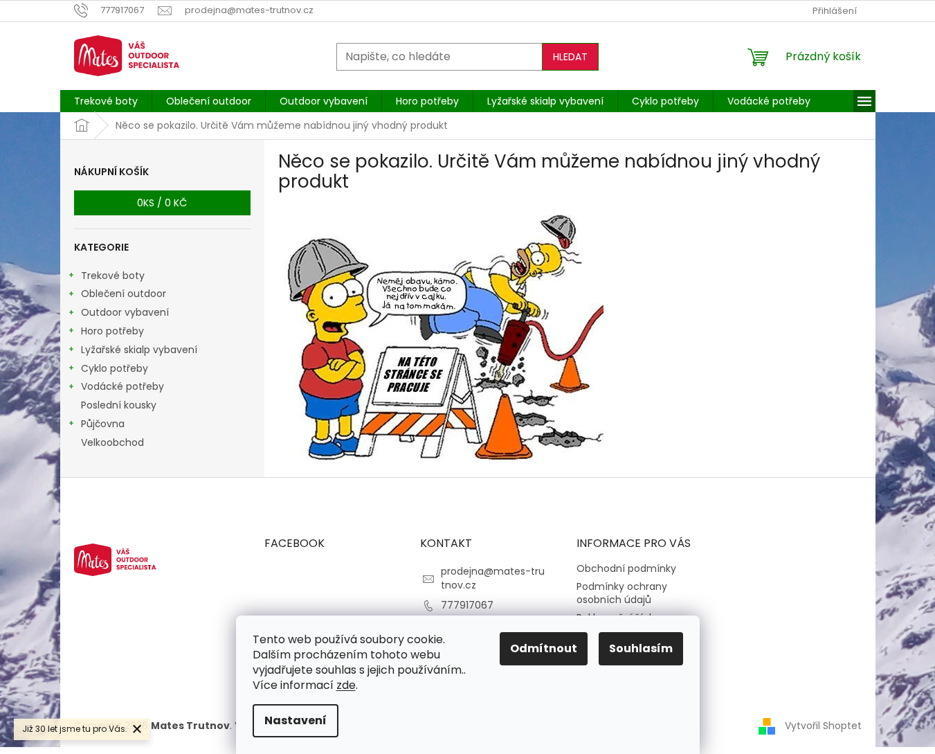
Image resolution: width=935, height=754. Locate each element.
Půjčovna (103, 424)
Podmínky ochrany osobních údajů (622, 593)
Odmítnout (543, 648)
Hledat (570, 57)
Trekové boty (113, 275)
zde (346, 685)
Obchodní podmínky (626, 568)
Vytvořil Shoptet (823, 725)
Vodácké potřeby (122, 386)
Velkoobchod (112, 442)
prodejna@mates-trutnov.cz (493, 577)
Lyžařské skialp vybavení (139, 350)
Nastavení (295, 720)
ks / (162, 203)
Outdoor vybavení (125, 312)
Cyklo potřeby (114, 368)
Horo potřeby (112, 331)
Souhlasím (641, 648)
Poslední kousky (118, 405)
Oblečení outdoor (123, 293)
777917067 (467, 605)
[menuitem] (106, 101)
